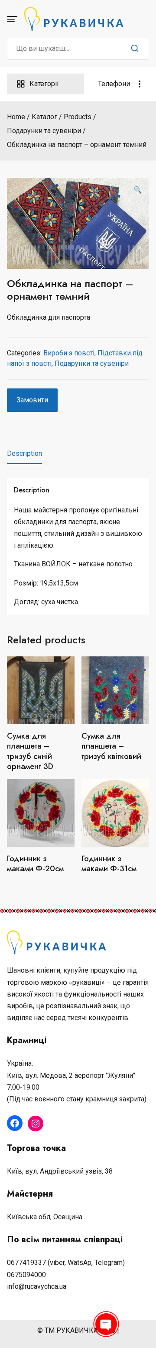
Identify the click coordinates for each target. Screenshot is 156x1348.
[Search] (135, 48)
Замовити (32, 400)
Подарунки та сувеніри (92, 363)
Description (24, 453)
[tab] (24, 453)
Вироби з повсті (68, 353)
